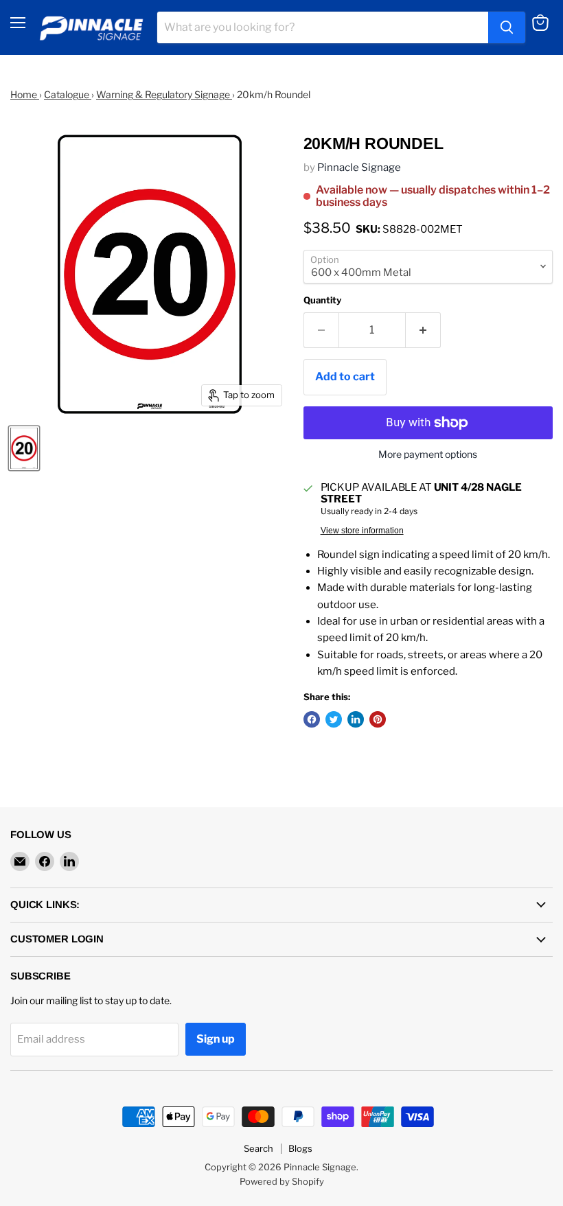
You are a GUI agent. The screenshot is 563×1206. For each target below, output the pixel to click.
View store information (362, 530)
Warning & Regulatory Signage (164, 94)
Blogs (300, 1148)
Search (258, 1148)
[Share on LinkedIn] (355, 719)
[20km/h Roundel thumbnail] (24, 448)
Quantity (322, 300)
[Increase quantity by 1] (423, 330)
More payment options (427, 454)
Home (24, 94)
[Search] (506, 27)
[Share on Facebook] (311, 719)
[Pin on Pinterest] (377, 719)
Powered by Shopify (282, 1181)
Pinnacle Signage (359, 167)
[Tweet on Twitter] (333, 719)
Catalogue (67, 94)
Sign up (215, 1038)
